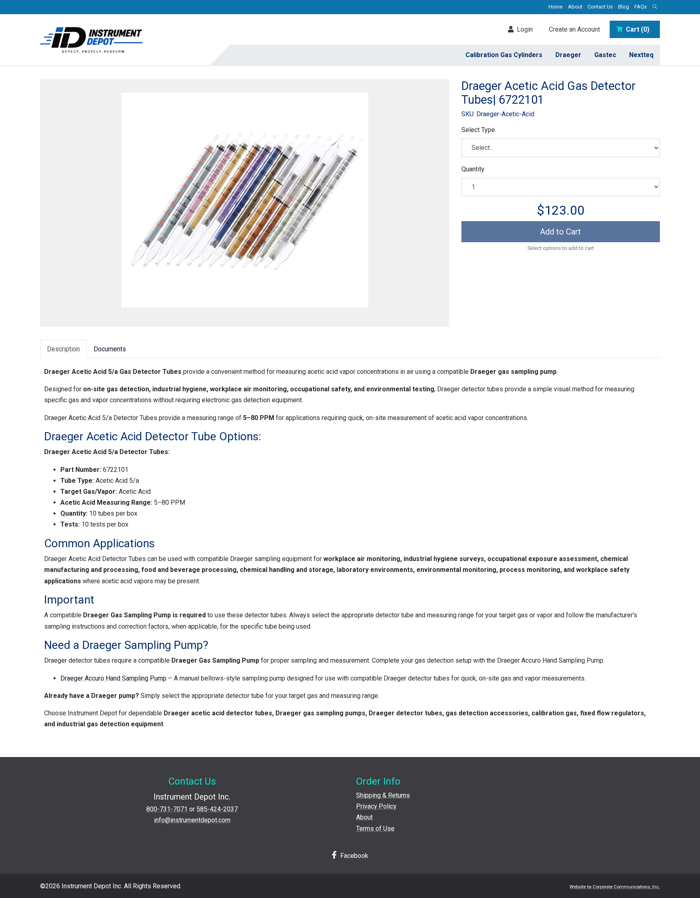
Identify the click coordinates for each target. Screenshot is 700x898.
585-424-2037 (217, 809)
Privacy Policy (376, 806)
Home (555, 7)
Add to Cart (560, 232)
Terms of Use (375, 828)
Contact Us (600, 7)
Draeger (568, 55)
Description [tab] (63, 349)
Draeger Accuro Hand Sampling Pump (113, 678)
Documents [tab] (110, 349)
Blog (623, 7)
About (575, 7)
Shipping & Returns (383, 795)
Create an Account (574, 29)
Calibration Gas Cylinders (503, 55)
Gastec (605, 55)
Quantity (472, 169)
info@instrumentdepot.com (192, 820)
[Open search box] (654, 7)
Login (523, 29)
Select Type (478, 130)
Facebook (353, 856)
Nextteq (641, 55)
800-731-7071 (167, 809)
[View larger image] (244, 200)
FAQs (640, 7)
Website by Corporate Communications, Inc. (615, 886)
